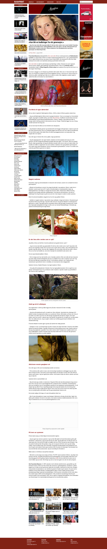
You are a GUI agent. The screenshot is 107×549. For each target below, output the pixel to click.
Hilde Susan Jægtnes (18, 170)
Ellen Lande (16, 163)
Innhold (31, 2)
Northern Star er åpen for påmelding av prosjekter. (20, 41)
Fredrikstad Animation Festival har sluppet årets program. (20, 16)
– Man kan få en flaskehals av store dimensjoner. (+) (35, 498)
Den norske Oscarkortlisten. (20, 53)
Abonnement (40, 2)
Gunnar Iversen (17, 165)
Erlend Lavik (16, 164)
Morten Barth (17, 181)
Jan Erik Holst (17, 172)
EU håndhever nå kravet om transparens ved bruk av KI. (20, 128)
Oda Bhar (16, 182)
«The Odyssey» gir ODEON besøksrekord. (20, 64)
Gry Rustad (16, 167)
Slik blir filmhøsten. (18, 146)
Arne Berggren (17, 157)
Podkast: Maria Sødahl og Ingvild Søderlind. (20, 104)
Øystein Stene (17, 191)
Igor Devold (16, 171)
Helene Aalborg (17, 168)
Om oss (58, 2)
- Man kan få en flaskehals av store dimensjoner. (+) (20, 149)
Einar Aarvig (16, 160)
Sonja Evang (16, 187)
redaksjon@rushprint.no (32, 544)
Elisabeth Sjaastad (18, 161)
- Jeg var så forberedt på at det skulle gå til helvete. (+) (20, 144)
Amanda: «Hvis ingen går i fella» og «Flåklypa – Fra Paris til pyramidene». (53, 499)
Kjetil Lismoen (17, 178)
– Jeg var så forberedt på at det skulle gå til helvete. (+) (20, 92)
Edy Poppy (16, 158)
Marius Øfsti (16, 184)
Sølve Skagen (17, 189)
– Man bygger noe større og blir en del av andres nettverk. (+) (70, 512)
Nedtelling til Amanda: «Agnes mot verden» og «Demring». (52, 524)
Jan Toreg (16, 174)
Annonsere (50, 2)
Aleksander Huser (18, 155)
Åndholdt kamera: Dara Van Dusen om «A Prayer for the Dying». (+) (20, 80)
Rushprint (19, 2)
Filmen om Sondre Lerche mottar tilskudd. (20, 29)
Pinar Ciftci (16, 185)
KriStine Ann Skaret (18, 179)
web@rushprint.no (74, 543)
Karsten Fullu (17, 177)
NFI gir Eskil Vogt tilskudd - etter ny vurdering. (19, 140)
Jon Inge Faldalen (17, 175)
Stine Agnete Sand (18, 188)
